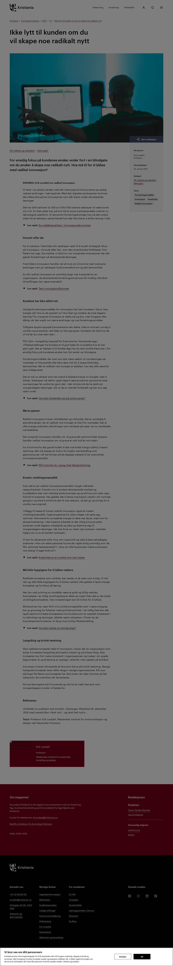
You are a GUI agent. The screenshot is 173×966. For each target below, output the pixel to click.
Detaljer (122, 956)
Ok (142, 956)
